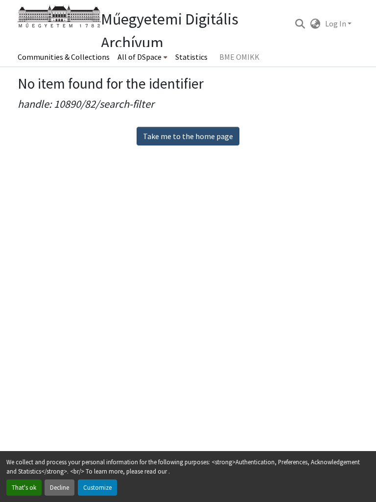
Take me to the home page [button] (188, 136)
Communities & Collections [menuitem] (64, 57)
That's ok (24, 487)
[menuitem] (142, 57)
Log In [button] (336, 23)
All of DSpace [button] (140, 57)
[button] (300, 23)
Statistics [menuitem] (191, 57)
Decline (59, 487)
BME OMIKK (239, 57)
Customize (97, 487)
